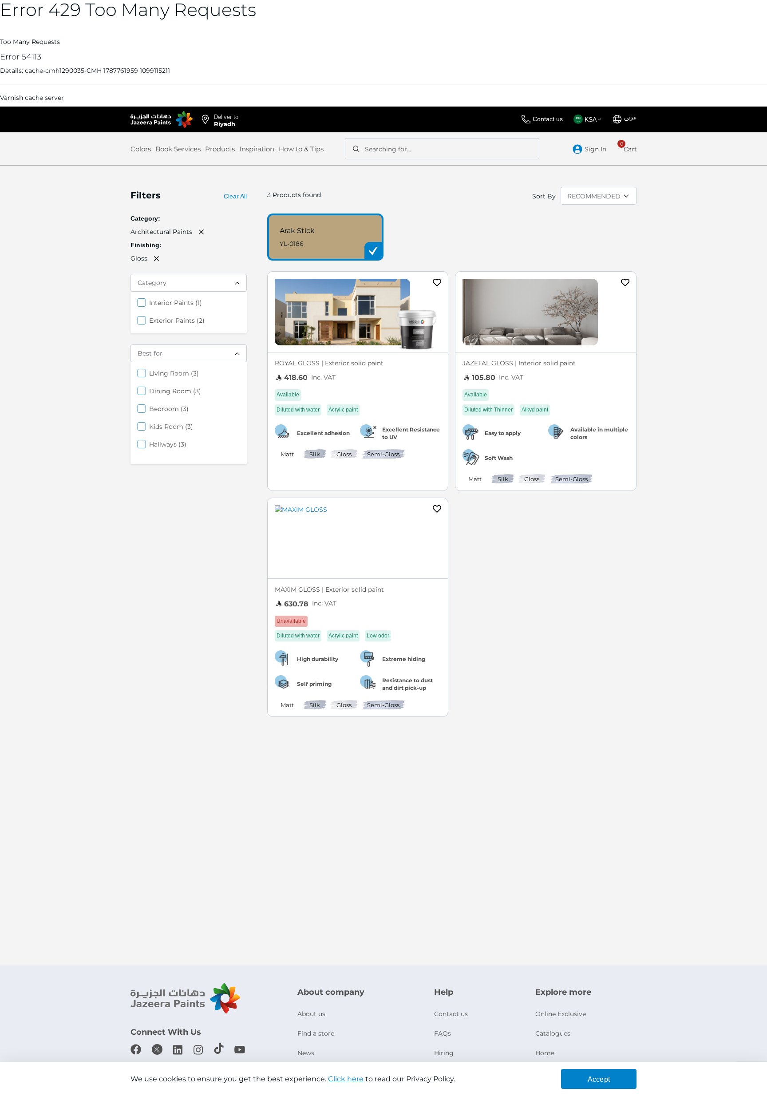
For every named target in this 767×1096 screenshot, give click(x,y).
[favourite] (437, 284)
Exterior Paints (177, 320)
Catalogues (552, 1033)
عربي (630, 118)
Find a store (315, 1033)
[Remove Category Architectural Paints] (201, 232)
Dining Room (175, 391)
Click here (346, 1079)
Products (220, 149)
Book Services (178, 149)
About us (311, 1014)
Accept (599, 1079)
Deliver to (226, 120)
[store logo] (161, 119)
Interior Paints (175, 302)
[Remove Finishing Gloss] (156, 258)
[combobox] (442, 148)
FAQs (442, 1033)
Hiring (444, 1053)
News (305, 1053)
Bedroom (169, 408)
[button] (589, 119)
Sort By (544, 196)
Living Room (174, 373)
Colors (140, 149)
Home (544, 1053)
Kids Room (171, 426)
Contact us (548, 119)
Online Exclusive (560, 1014)
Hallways (167, 444)
